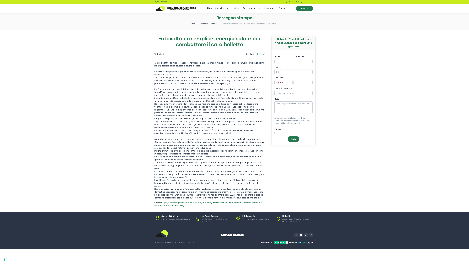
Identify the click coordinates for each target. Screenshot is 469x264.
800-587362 (162, 2)
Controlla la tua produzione (299, 2)
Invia (293, 139)
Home (194, 24)
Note (276, 99)
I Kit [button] (235, 8)
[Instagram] (311, 235)
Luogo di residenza (283, 88)
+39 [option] (281, 82)
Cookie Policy (238, 235)
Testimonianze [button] (250, 8)
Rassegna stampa (207, 24)
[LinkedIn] (306, 235)
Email (277, 67)
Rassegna (269, 8)
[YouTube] (301, 235)
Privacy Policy (226, 235)
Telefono (279, 78)
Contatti (282, 8)
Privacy (277, 129)
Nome (277, 56)
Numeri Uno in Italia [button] (216, 8)
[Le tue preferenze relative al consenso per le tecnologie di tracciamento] (4, 259)
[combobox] (283, 82)
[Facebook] (296, 235)
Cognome (300, 56)
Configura (303, 8)
